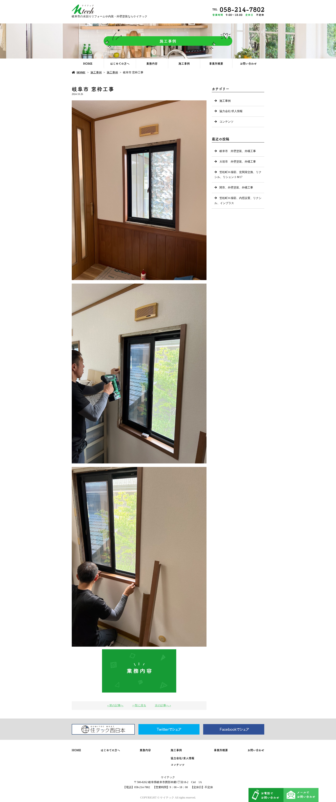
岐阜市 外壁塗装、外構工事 (237, 151)
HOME (87, 63)
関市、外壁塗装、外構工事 (236, 187)
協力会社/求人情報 (231, 111)
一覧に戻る (139, 705)
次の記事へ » (163, 705)
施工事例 (184, 63)
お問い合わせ (248, 63)
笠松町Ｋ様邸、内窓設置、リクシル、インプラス (237, 201)
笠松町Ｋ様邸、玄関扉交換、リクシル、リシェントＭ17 (237, 175)
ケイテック (168, 777)
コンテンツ (226, 121)
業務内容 (152, 63)
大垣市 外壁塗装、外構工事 (237, 161)
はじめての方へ (120, 63)
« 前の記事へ (115, 705)
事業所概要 (216, 63)
